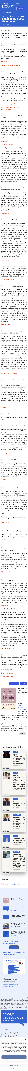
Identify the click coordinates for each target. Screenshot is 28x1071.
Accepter (14, 1057)
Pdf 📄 (23, 683)
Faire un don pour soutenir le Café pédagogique (18, 916)
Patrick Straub (5, 572)
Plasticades (4, 605)
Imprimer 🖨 (14, 683)
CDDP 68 (4, 62)
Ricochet (3, 479)
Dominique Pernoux (7, 648)
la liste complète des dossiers (10, 65)
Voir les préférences (14, 1065)
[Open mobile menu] (17, 3)
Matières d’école (6, 324)
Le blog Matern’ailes (7, 279)
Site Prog (4, 453)
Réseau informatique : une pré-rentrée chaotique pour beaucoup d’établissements (19, 758)
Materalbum (5, 522)
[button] (26, 1039)
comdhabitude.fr (8, 986)
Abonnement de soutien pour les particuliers (18, 924)
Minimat (3, 407)
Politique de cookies (13, 1068)
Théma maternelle (7, 676)
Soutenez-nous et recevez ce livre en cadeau (19, 840)
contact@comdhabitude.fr (10, 984)
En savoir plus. (21, 730)
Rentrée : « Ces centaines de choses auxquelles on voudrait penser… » (19, 822)
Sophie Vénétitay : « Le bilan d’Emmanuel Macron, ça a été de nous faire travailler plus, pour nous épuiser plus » (19, 783)
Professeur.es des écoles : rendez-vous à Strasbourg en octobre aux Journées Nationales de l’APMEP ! (19, 860)
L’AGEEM (4, 141)
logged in (15, 884)
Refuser (14, 1061)
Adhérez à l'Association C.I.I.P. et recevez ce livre (18, 899)
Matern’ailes (5, 260)
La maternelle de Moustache (10, 373)
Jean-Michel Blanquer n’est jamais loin (19, 803)
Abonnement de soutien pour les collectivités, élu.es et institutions (18, 932)
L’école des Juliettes (7, 673)
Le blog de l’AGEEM (7, 144)
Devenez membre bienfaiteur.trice (18, 907)
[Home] (8, 10)
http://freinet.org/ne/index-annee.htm (13, 104)
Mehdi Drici (5, 213)
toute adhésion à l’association (22, 707)
